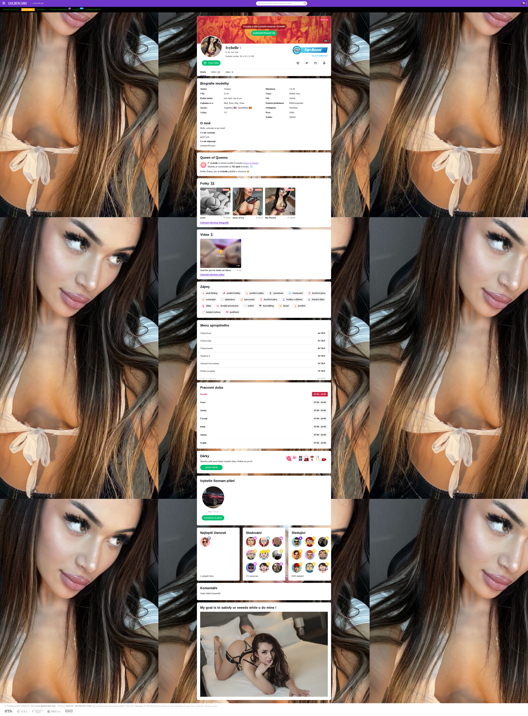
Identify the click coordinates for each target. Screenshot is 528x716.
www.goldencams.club (45, 706)
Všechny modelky (10, 10)
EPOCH (69, 706)
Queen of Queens (250, 163)
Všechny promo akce (59, 10)
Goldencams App (93, 10)
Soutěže (75, 10)
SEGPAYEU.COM (83, 706)
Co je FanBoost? (320, 56)
